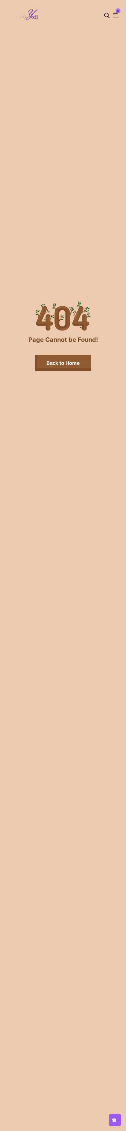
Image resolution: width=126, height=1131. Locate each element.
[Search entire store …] (107, 15)
